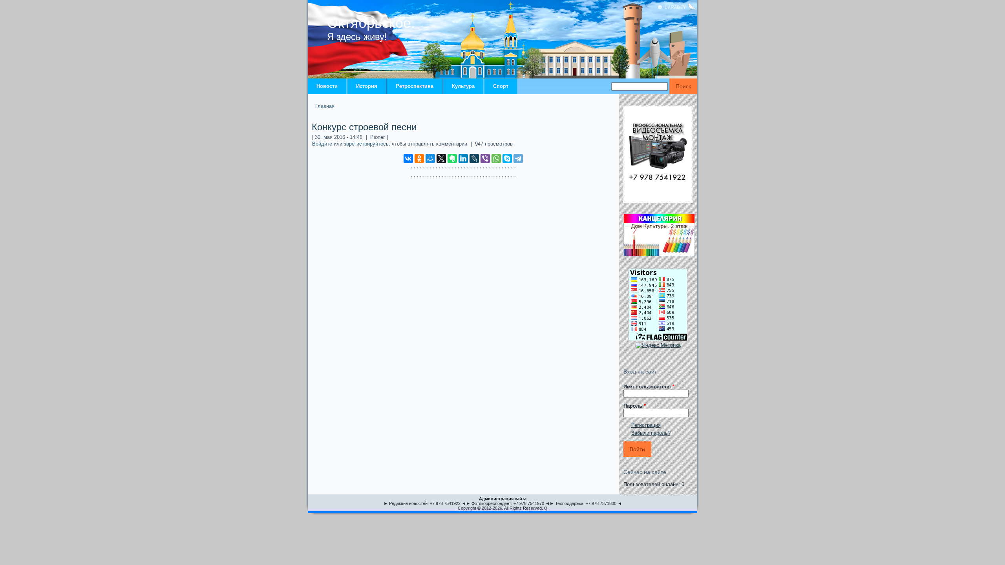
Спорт (500, 86)
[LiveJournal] (474, 158)
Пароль (634, 406)
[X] (441, 158)
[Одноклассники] (419, 158)
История (366, 86)
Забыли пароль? (651, 433)
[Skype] (507, 158)
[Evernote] (452, 158)
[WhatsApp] (496, 158)
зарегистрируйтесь (366, 144)
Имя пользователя (648, 387)
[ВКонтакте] (408, 158)
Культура (463, 86)
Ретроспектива (414, 86)
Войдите (322, 144)
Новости (327, 86)
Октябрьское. (371, 23)
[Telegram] (518, 158)
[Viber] (485, 158)
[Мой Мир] (430, 158)
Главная (324, 106)
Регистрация (646, 425)
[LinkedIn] (463, 158)
